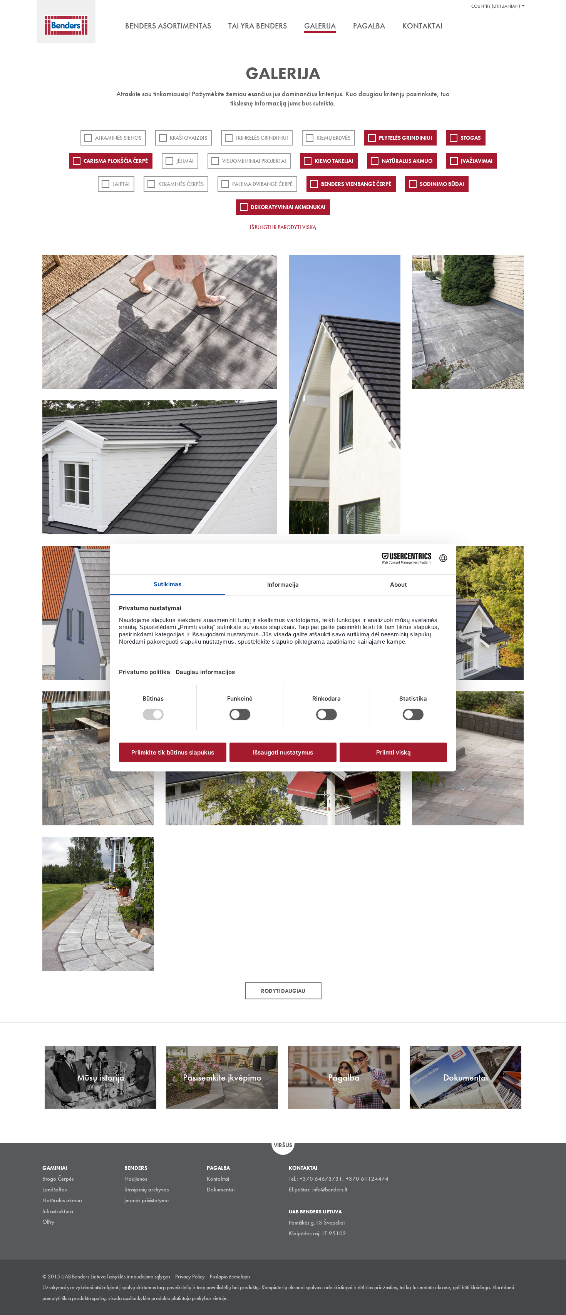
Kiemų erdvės (333, 137)
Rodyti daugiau (283, 990)
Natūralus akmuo (407, 160)
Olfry (48, 1222)
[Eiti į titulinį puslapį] (66, 25)
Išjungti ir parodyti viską (283, 227)
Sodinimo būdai (442, 184)
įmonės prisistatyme (146, 1200)
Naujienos (135, 1179)
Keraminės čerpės (181, 184)
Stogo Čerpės (58, 1179)
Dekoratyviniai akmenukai (288, 207)
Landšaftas (54, 1189)
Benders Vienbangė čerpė (356, 184)
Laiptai (121, 184)
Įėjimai (185, 160)
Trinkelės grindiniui (262, 137)
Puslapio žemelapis (230, 1276)
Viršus (283, 1145)
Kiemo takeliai (334, 160)
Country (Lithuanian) (495, 6)
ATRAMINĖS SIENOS (118, 137)
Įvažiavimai (476, 160)
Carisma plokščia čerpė (116, 160)
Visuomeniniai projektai (254, 160)
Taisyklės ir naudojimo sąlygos (138, 1276)
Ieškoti (518, 26)
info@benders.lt (329, 1189)
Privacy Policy (190, 1276)
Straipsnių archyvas (146, 1189)
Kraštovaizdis (188, 137)
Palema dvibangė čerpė (262, 184)
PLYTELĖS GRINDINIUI (405, 137)
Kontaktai (218, 1179)
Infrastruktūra (57, 1211)
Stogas (471, 137)
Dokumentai (220, 1189)
